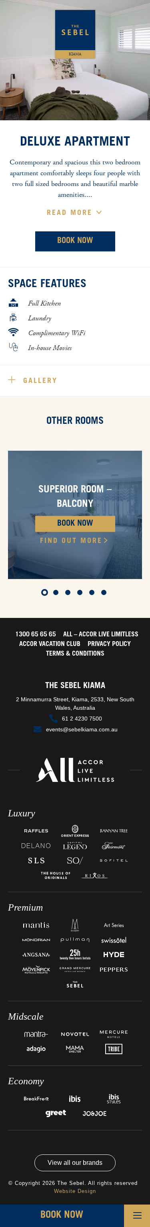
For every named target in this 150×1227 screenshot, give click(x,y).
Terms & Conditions (75, 654)
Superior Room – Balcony (75, 498)
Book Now (75, 241)
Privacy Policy (109, 644)
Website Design (75, 1191)
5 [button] (93, 594)
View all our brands (75, 1162)
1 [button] (45, 594)
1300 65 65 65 (35, 635)
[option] (75, 515)
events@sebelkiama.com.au (82, 729)
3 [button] (69, 594)
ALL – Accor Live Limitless (100, 635)
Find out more (71, 541)
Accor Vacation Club (49, 644)
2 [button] (57, 594)
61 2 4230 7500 (82, 718)
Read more (71, 213)
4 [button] (81, 594)
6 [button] (105, 594)
